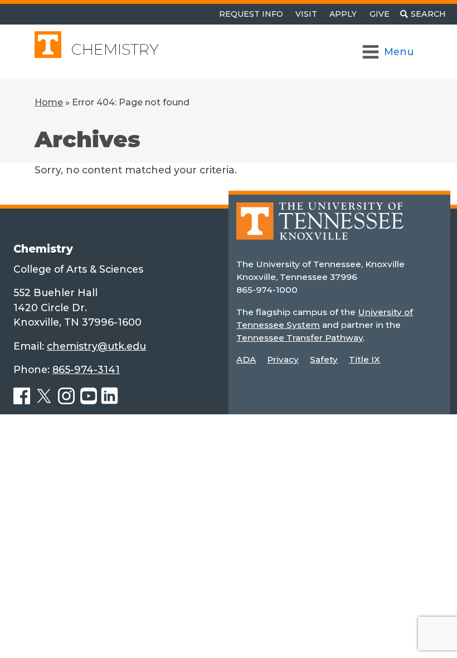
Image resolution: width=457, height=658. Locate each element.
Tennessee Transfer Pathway (299, 337)
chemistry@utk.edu (96, 346)
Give (380, 14)
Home (49, 102)
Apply (343, 14)
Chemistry (115, 49)
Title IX (364, 359)
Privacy (283, 359)
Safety (324, 359)
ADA (246, 359)
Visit (306, 14)
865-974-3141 (86, 369)
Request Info (251, 14)
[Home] (319, 229)
